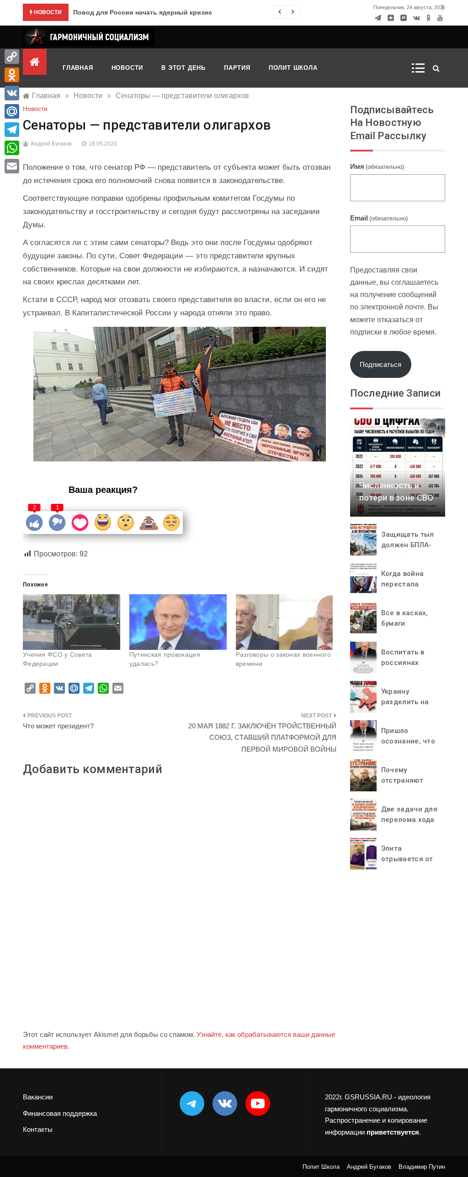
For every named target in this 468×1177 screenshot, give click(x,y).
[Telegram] (12, 129)
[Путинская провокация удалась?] (178, 622)
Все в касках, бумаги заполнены (404, 623)
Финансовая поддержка (60, 1113)
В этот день (183, 67)
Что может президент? (58, 726)
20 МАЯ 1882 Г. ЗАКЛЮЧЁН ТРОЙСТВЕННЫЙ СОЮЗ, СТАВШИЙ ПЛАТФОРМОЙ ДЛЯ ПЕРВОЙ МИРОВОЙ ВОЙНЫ (262, 737)
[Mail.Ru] (12, 111)
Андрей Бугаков (51, 144)
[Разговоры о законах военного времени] (284, 622)
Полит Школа (293, 67)
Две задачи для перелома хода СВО (409, 819)
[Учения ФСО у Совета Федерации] (71, 622)
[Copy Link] (12, 56)
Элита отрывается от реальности (407, 858)
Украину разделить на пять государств (410, 701)
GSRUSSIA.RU (368, 1097)
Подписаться (380, 364)
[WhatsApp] (12, 148)
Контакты (38, 1129)
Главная (78, 67)
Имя (377, 166)
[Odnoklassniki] (12, 75)
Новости (128, 67)
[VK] (12, 93)
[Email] (12, 166)
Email (379, 218)
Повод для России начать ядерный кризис (142, 12)
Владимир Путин (422, 1166)
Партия (237, 67)
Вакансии (38, 1097)
